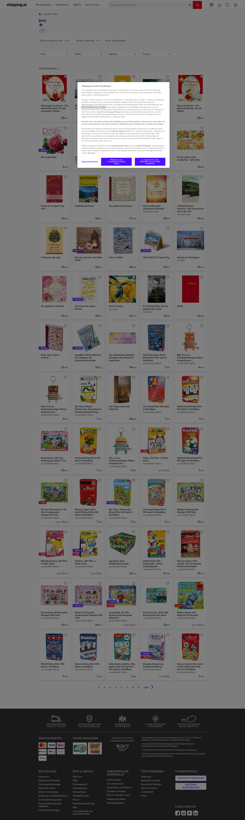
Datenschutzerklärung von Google (93, 107)
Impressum (91, 153)
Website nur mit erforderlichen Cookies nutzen (116, 161)
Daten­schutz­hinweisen (120, 146)
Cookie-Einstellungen (90, 161)
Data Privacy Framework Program (109, 112)
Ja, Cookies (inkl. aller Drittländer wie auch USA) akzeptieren (150, 161)
